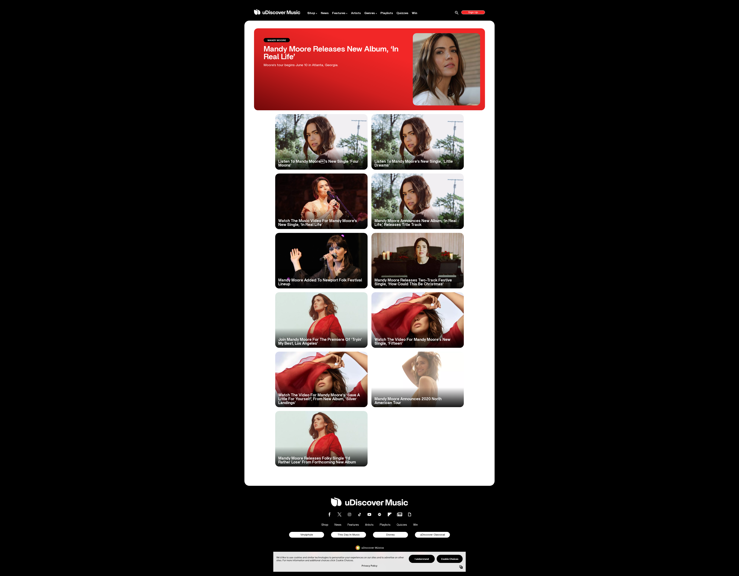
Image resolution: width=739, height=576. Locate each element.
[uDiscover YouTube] (369, 514)
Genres (369, 13)
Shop (311, 13)
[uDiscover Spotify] (379, 514)
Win (414, 13)
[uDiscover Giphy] (409, 514)
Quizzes (402, 13)
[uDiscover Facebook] (329, 514)
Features (338, 13)
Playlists (386, 13)
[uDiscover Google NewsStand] (399, 514)
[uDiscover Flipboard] (389, 514)
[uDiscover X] (339, 514)
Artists (356, 13)
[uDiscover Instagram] (349, 514)
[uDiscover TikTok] (359, 514)
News (325, 13)
